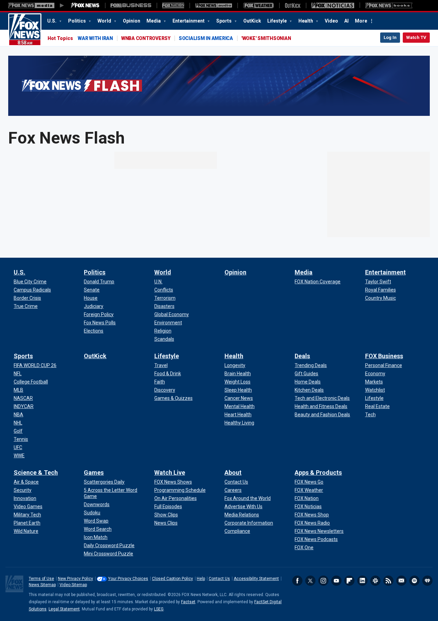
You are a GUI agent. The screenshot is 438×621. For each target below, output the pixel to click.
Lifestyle (277, 21)
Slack (375, 581)
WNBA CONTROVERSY (145, 38)
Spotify (414, 581)
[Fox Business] (131, 5)
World (105, 21)
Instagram (323, 581)
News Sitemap (42, 584)
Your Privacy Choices (128, 578)
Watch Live (169, 472)
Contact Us (219, 578)
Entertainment (189, 21)
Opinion (131, 21)
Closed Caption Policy (172, 578)
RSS (388, 581)
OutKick (252, 21)
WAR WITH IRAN (95, 38)
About (233, 472)
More (361, 21)
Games (94, 472)
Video (331, 21)
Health (306, 21)
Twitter (310, 581)
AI (346, 21)
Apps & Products (318, 472)
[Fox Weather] (258, 5)
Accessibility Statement (256, 578)
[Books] (389, 5)
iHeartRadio (427, 581)
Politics (77, 21)
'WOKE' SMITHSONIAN (266, 38)
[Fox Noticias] (332, 5)
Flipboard (349, 581)
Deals (302, 356)
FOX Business (384, 356)
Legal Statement (64, 609)
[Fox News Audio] (213, 5)
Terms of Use (41, 578)
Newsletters (401, 581)
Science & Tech (36, 472)
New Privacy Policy (75, 578)
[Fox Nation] (173, 5)
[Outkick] (292, 5)
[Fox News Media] (85, 5)
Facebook (297, 581)
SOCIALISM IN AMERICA (206, 38)
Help (201, 578)
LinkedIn (362, 581)
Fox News (24, 29)
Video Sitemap (73, 584)
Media (154, 21)
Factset (188, 601)
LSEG (159, 609)
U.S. (52, 21)
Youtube (336, 581)
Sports (224, 21)
